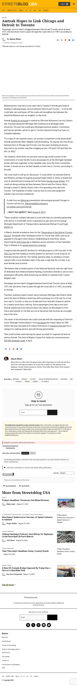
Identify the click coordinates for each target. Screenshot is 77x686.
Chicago (24, 379)
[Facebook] (28, 625)
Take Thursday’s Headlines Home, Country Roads (25, 551)
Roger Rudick (12, 523)
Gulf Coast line (23, 242)
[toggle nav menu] (74, 4)
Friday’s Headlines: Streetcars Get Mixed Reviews (25, 500)
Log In (62, 4)
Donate (46, 10)
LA (26, 10)
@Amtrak (24, 200)
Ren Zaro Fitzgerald (14, 574)
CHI (40, 10)
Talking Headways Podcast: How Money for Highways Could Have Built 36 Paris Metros (27, 535)
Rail (71, 379)
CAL (35, 10)
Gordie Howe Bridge (56, 181)
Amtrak (4, 17)
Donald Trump (6, 565)
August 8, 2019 (38, 212)
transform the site (58, 326)
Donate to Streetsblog (9, 645)
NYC (3, 10)
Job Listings (6, 656)
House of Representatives (48, 379)
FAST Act (8, 253)
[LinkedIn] (44, 625)
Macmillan (27, 369)
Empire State (12, 10)
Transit (35, 381)
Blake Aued (11, 504)
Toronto (18, 381)
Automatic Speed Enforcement (33, 514)
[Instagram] (38, 625)
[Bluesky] (49, 625)
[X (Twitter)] (33, 625)
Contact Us (5, 660)
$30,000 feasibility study (14, 340)
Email (23, 412)
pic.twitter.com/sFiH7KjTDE (19, 207)
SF (30, 10)
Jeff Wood (11, 540)
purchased (41, 322)
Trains (27, 381)
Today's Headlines (8, 548)
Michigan (64, 379)
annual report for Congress (34, 245)
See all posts (8, 585)
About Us (5, 637)
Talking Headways (8, 531)
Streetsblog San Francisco (12, 514)
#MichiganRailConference (36, 203)
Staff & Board (6, 641)
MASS (21, 10)
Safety (4, 497)
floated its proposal (19, 120)
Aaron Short (15, 39)
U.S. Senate (45, 381)
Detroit (33, 379)
